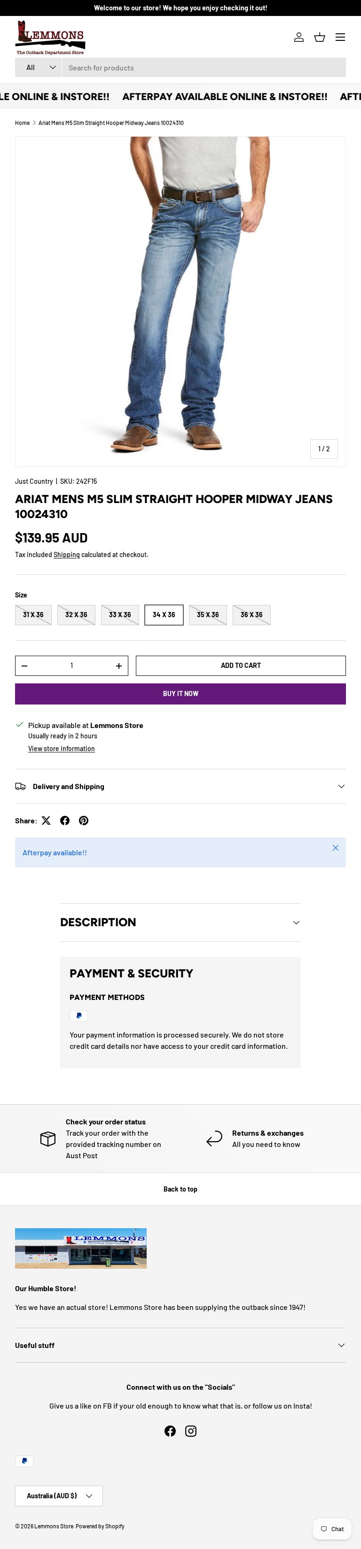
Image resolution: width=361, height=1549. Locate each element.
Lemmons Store (53, 1526)
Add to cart (241, 665)
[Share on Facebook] (64, 820)
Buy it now (180, 693)
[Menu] (340, 37)
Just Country (34, 481)
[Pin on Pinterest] (83, 820)
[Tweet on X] (46, 820)
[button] (319, 37)
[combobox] (180, 67)
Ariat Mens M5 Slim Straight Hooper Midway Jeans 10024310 (111, 122)
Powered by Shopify (100, 1526)
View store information (61, 748)
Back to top (180, 1189)
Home (22, 122)
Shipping (67, 554)
